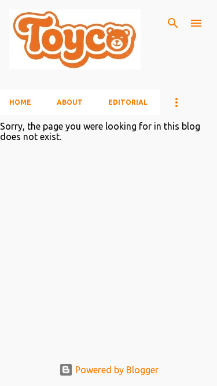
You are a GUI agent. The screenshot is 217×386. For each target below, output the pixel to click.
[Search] (173, 23)
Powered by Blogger (116, 370)
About (70, 102)
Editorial (128, 102)
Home (20, 102)
